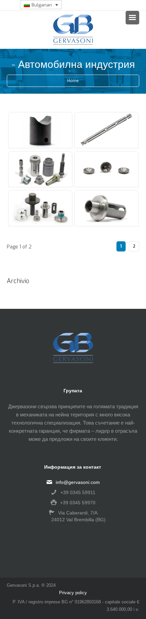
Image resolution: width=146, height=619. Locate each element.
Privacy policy (73, 592)
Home (73, 80)
